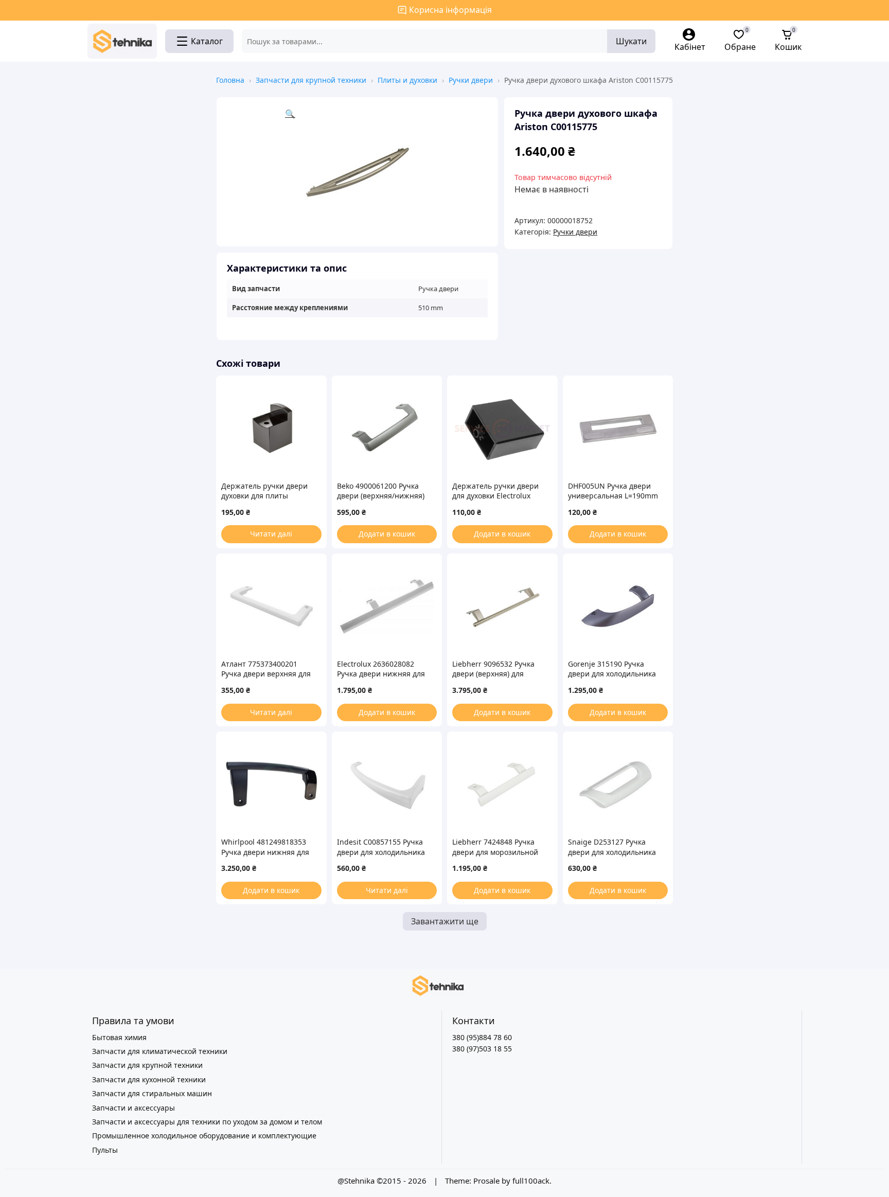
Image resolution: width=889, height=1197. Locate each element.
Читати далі (271, 534)
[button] (386, 172)
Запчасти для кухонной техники (149, 1079)
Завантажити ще (444, 921)
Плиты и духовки (407, 80)
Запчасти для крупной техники (311, 80)
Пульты (105, 1150)
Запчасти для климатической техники (159, 1051)
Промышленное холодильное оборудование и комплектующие (204, 1135)
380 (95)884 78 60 (482, 1037)
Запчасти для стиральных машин (152, 1093)
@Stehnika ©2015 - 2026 (383, 1180)
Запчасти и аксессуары (133, 1108)
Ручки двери (471, 80)
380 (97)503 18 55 (482, 1048)
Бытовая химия (119, 1037)
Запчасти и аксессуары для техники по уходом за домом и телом (207, 1122)
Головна (230, 80)
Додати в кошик (387, 534)
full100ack (530, 1180)
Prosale (486, 1180)
